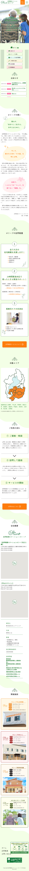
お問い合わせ (6, 854)
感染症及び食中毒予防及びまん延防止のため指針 (14, 668)
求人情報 (22, 2)
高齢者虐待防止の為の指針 (13, 671)
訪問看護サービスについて (13, 344)
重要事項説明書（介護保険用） (13, 661)
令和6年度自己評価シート (13, 674)
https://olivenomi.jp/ (19, 807)
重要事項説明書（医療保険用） (13, 664)
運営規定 (8, 659)
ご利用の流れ (13, 60)
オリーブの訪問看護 (15, 57)
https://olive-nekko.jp (18, 742)
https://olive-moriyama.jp (19, 709)
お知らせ (12, 51)
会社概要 (12, 64)
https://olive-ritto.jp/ (19, 775)
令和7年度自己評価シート (13, 676)
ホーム (4, 848)
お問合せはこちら (13, 506)
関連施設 (12, 67)
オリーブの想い (14, 54)
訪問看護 (5, 851)
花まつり (14, 93)
